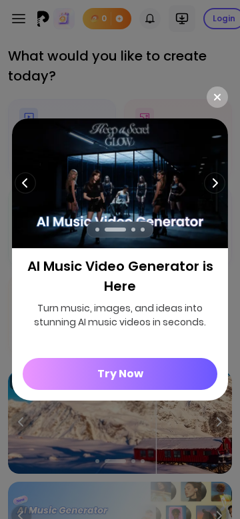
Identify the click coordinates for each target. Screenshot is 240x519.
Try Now (120, 373)
